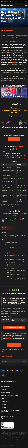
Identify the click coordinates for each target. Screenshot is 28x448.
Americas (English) (8, 381)
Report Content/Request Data (9, 395)
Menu (26, 5)
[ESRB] (7, 425)
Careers (3, 407)
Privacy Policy (5, 401)
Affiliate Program (6, 392)
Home (2, 10)
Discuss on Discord (6, 31)
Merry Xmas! (5, 228)
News (6, 10)
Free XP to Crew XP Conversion (7, 186)
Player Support (5, 386)
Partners (3, 389)
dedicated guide (9, 338)
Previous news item (4, 361)
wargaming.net (7, 417)
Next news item (24, 361)
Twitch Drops (14, 37)
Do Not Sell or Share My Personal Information (10, 411)
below (14, 62)
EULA (2, 398)
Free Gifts (4, 35)
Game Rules (4, 404)
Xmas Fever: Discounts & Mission (17, 35)
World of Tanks (7, 5)
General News (10, 10)
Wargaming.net (9, 445)
